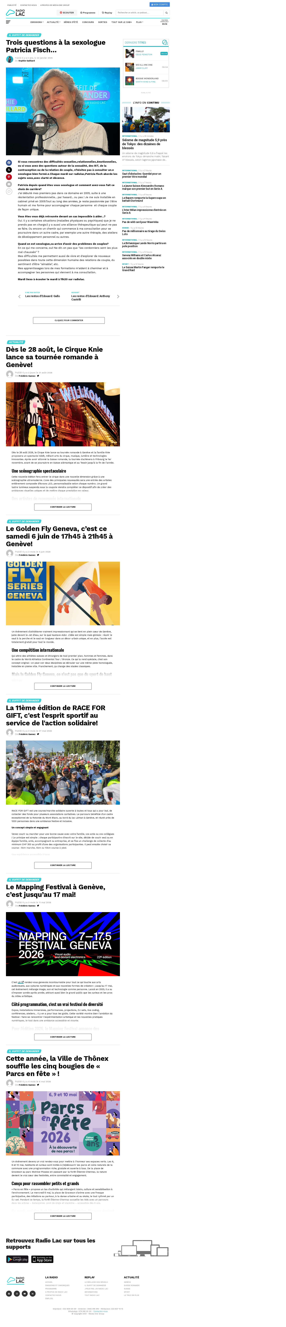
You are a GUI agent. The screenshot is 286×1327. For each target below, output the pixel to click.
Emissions (36, 22)
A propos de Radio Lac (56, 1292)
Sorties (102, 22)
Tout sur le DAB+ (121, 22)
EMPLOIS (49, 1298)
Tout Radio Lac (92, 1295)
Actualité (53, 22)
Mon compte (160, 4)
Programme (88, 12)
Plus (139, 22)
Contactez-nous (28, 5)
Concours (88, 22)
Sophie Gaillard (26, 60)
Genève (127, 1282)
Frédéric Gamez (27, 376)
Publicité (12, 5)
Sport (127, 1292)
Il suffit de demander (95, 1285)
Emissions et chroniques (57, 1285)
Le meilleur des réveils (96, 1282)
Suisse (127, 1289)
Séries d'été (71, 22)
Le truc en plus (131, 1295)
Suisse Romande (132, 1285)
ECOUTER (68, 12)
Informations (91, 1292)
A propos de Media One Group (55, 5)
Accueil (49, 1282)
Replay (108, 12)
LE (19, 982)
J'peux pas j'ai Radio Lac (96, 1289)
